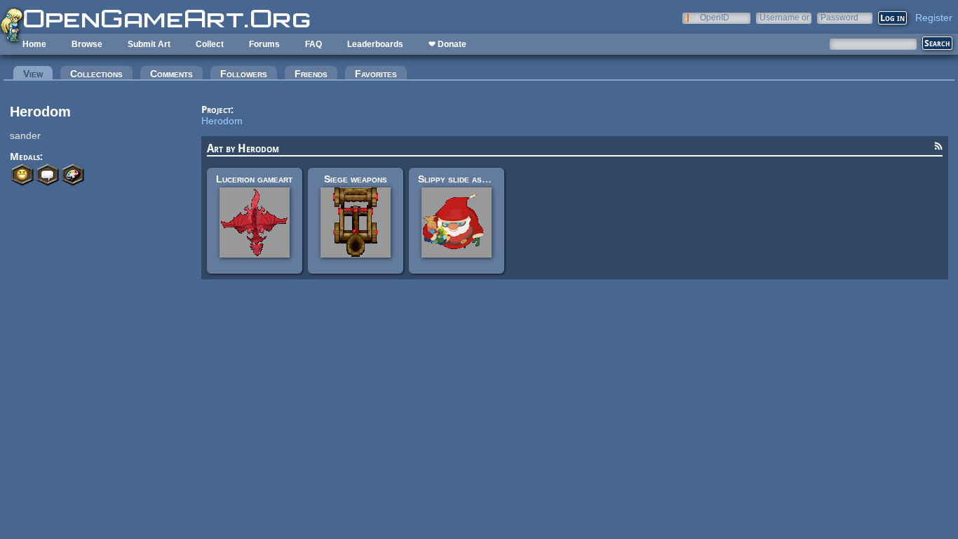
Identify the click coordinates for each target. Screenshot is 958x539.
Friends (311, 73)
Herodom (222, 120)
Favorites (376, 73)
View (38, 73)
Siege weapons (355, 179)
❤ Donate (447, 44)
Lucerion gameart (254, 179)
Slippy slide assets (459, 179)
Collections (96, 73)
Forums (264, 44)
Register (933, 17)
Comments (171, 73)
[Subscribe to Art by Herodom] (938, 148)
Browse (87, 44)
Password (839, 17)
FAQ (313, 44)
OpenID (714, 17)
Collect (210, 44)
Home (34, 44)
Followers (243, 73)
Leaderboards (375, 44)
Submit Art (149, 44)
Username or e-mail (784, 17)
